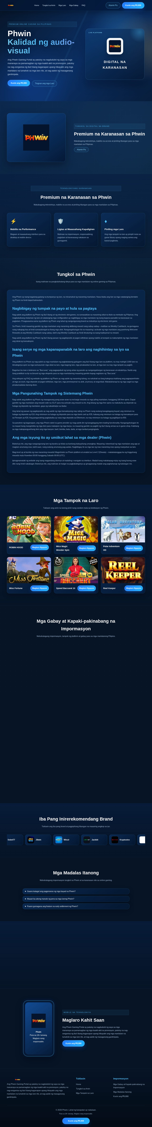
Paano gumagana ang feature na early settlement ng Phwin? (52, 906)
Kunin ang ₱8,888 (133, 5)
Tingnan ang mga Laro (44, 83)
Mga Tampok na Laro (85, 1093)
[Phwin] (11, 5)
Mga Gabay (73, 5)
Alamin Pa (113, 5)
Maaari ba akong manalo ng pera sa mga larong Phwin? (50, 899)
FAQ (83, 5)
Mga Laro (62, 5)
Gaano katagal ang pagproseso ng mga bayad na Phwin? (51, 891)
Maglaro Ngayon (39, 547)
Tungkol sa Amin (48, 5)
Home (36, 5)
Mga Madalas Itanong (122, 1092)
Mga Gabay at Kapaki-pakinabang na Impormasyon (129, 1086)
